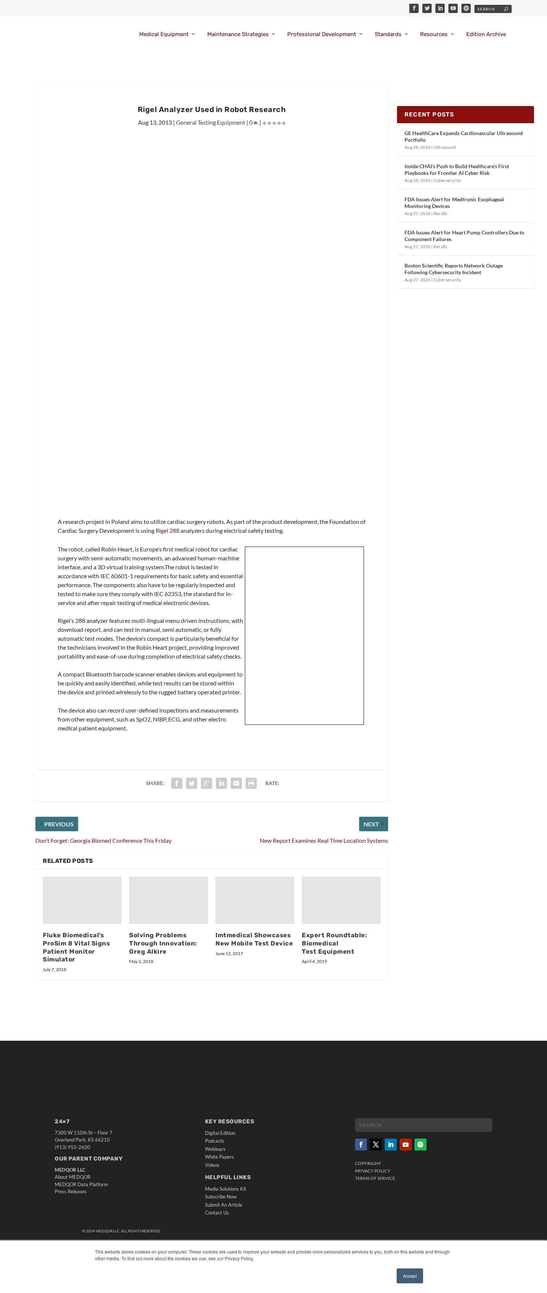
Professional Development (321, 34)
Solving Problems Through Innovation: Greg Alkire (163, 943)
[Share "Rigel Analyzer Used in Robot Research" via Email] (236, 783)
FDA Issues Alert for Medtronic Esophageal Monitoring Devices (454, 202)
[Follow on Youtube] (406, 1144)
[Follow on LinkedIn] (391, 1144)
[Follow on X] (376, 1144)
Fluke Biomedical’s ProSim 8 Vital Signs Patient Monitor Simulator (76, 947)
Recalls (440, 213)
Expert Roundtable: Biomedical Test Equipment (334, 943)
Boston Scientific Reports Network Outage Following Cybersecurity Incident (453, 268)
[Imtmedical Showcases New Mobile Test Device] (254, 900)
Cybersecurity (447, 180)
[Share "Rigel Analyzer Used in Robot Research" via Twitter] (191, 783)
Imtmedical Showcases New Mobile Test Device (254, 939)
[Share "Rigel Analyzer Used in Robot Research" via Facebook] (176, 783)
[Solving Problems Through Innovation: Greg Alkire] (168, 900)
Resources (434, 34)
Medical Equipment (164, 34)
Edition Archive (486, 34)
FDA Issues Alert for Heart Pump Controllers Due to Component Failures (464, 235)
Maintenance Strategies (238, 34)
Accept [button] (410, 1276)
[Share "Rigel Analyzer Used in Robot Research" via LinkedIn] (221, 783)
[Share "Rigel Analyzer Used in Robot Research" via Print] (251, 783)
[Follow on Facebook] (361, 1144)
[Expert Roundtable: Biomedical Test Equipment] (341, 900)
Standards (388, 34)
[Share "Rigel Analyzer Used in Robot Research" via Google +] (206, 783)
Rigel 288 (168, 530)
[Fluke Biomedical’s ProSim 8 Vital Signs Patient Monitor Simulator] (82, 900)
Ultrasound (445, 147)
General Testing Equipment (210, 122)
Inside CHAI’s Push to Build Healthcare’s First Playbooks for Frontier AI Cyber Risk (456, 169)
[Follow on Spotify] (420, 1144)
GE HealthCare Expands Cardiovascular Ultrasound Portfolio (463, 136)
